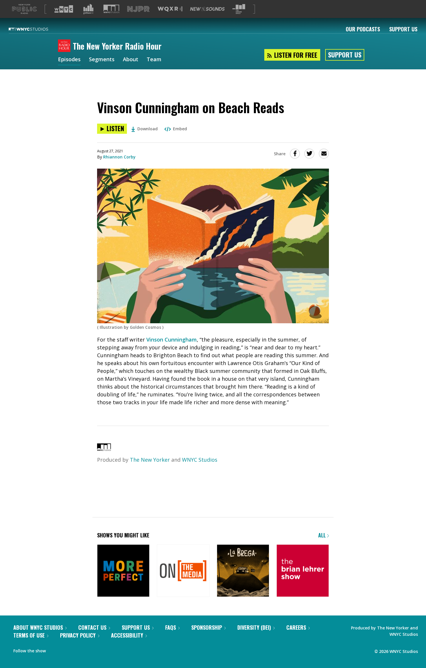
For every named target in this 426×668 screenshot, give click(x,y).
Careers (296, 627)
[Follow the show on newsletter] (65, 649)
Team (154, 59)
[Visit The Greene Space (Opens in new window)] (238, 9)
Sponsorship (206, 627)
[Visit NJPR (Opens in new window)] (138, 9)
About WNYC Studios (38, 627)
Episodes (69, 59)
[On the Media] (183, 571)
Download (147, 128)
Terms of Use (29, 635)
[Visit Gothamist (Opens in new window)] (88, 9)
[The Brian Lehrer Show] (302, 571)
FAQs (170, 627)
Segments (101, 59)
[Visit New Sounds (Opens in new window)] (207, 9)
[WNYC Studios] (104, 448)
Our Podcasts (363, 29)
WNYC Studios (199, 459)
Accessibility (127, 635)
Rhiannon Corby (119, 157)
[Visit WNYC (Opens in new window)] (63, 9)
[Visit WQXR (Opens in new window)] (170, 9)
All (322, 535)
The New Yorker (150, 459)
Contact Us (92, 627)
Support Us (403, 29)
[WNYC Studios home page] (36, 29)
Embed (180, 128)
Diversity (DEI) (254, 627)
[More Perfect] (123, 571)
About (130, 59)
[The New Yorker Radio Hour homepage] (65, 46)
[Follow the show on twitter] (54, 649)
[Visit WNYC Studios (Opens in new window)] (111, 9)
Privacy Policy (78, 635)
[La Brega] (243, 571)
